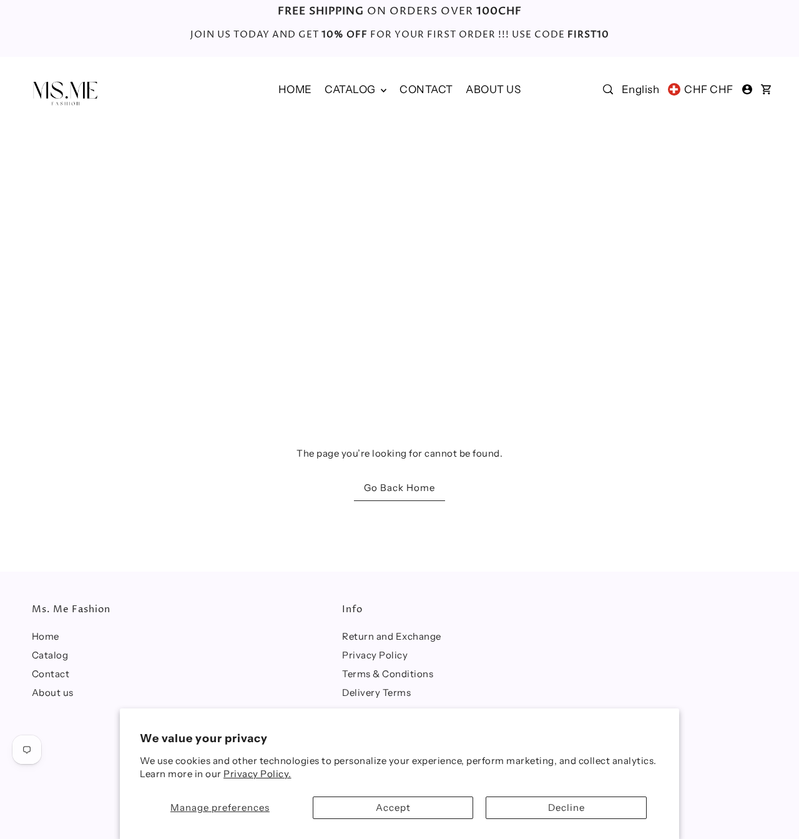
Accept (393, 807)
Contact (51, 674)
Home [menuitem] (295, 89)
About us (53, 692)
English (641, 89)
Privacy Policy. (257, 774)
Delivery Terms (376, 692)
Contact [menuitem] (426, 89)
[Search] (608, 89)
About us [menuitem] (493, 89)
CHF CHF (708, 89)
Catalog (351, 89)
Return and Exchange (391, 636)
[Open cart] (766, 89)
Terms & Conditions (387, 674)
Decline (566, 807)
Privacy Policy (375, 655)
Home (45, 636)
